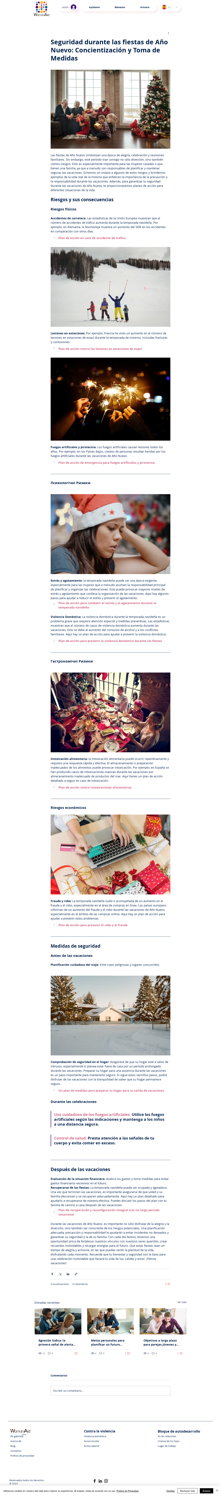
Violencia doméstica (95, 1436)
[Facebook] (94, 1481)
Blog (12, 1445)
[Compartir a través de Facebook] (52, 1274)
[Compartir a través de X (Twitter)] (60, 1274)
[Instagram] (106, 1481)
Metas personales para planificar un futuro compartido (107, 1342)
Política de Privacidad (127, 1490)
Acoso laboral (91, 1445)
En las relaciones (167, 1436)
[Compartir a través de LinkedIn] (68, 1274)
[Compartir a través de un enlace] (75, 1274)
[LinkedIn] (100, 1481)
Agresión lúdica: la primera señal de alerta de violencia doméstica (56, 1342)
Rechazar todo (187, 1490)
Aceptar (206, 1490)
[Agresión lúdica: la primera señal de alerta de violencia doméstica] (58, 1321)
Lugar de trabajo (167, 1445)
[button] (120, 7)
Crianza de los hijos (168, 1441)
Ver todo (182, 1302)
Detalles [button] (170, 1490)
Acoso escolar (91, 1441)
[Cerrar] (217, 1490)
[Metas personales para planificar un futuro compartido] (110, 1321)
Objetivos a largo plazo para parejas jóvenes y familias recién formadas (162, 1342)
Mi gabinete (16, 1436)
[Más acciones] (168, 33)
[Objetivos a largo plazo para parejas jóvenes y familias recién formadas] (163, 1321)
